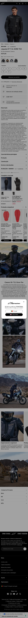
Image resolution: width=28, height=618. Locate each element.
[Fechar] (24, 301)
